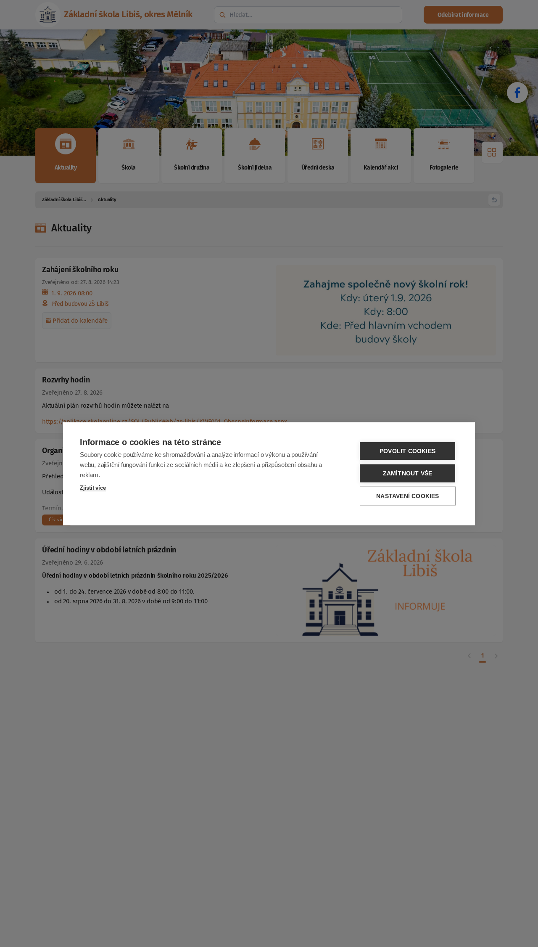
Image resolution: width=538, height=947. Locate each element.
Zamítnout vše (408, 473)
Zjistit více (93, 487)
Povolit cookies (407, 451)
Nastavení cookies (407, 496)
